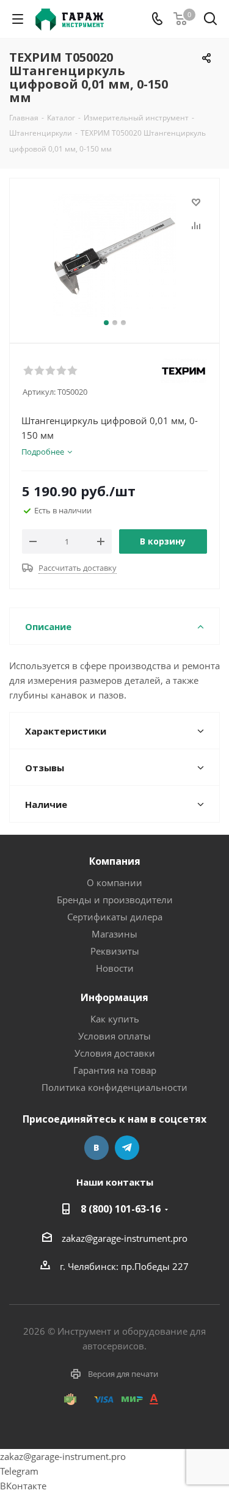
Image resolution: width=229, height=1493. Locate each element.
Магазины (114, 934)
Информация (114, 997)
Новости (115, 968)
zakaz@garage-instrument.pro (124, 1238)
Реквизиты (114, 951)
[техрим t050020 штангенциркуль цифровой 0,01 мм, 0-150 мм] (114, 255)
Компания (114, 861)
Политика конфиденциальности (114, 1087)
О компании (114, 882)
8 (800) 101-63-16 (121, 1209)
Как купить (114, 1019)
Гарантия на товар (114, 1070)
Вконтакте (96, 1147)
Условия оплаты (114, 1036)
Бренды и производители (115, 899)
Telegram (127, 1147)
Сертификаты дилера (114, 917)
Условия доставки (115, 1053)
